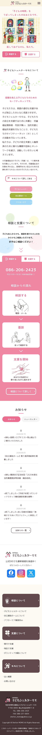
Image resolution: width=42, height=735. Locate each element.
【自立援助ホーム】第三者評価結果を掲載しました (21, 458)
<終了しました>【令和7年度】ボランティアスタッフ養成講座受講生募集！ (21, 495)
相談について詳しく (21, 391)
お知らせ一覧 (21, 530)
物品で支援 (8, 648)
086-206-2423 (21, 270)
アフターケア (21, 202)
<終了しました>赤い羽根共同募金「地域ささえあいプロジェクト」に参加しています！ (21, 515)
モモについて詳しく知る (22, 178)
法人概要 (8, 676)
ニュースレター (30, 419)
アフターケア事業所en (13, 620)
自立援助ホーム (21, 195)
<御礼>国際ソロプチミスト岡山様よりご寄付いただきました (20, 439)
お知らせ (11, 419)
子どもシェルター (21, 189)
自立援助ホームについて (14, 615)
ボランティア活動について (15, 653)
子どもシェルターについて (15, 611)
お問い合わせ (9, 681)
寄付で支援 (8, 644)
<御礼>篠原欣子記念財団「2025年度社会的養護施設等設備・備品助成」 (20, 476)
